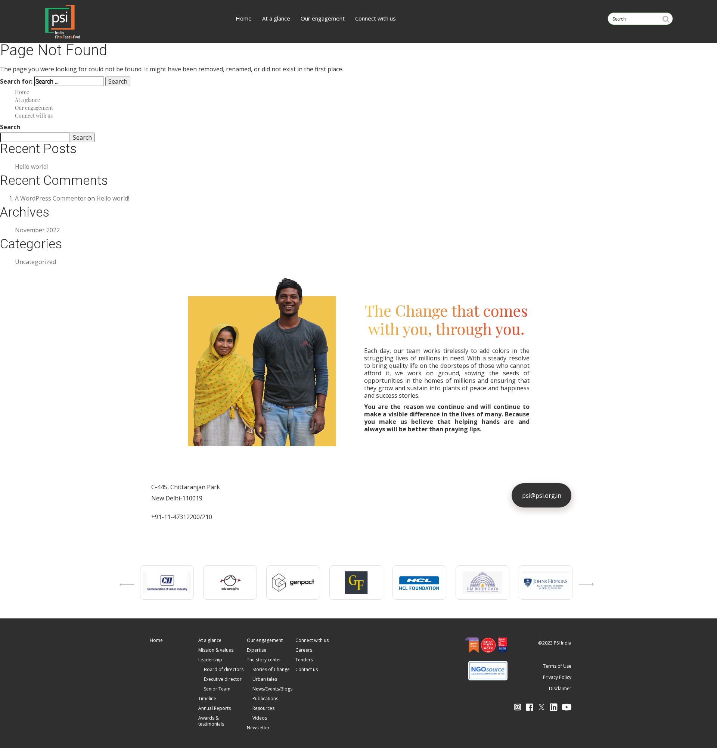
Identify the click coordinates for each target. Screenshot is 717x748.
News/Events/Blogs (272, 689)
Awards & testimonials (211, 721)
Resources (263, 708)
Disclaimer (560, 688)
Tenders (304, 660)
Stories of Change (271, 669)
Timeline (207, 698)
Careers (303, 650)
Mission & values (215, 650)
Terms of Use (557, 666)
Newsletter (258, 727)
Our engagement (323, 18)
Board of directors (223, 669)
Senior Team (217, 689)
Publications (265, 698)
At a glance (276, 18)
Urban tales (264, 679)
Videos (259, 718)
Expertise (256, 650)
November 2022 (37, 230)
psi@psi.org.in (541, 495)
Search (10, 127)
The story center (264, 660)
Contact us (306, 669)
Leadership (210, 660)
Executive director (223, 679)
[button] (125, 591)
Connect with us (375, 18)
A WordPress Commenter (50, 198)
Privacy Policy (557, 677)
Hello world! (31, 166)
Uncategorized (35, 262)
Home (244, 18)
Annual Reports (214, 708)
